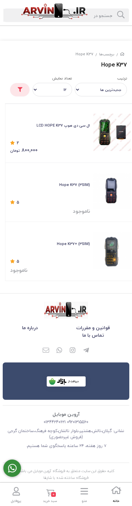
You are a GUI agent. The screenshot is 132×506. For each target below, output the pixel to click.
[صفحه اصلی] (122, 54)
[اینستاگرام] (73, 350)
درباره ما (30, 327)
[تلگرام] (86, 350)
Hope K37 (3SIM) (74, 185)
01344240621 (55, 422)
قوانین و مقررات (93, 327)
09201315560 (77, 422)
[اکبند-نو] (112, 250)
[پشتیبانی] (12, 468)
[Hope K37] (66, 310)
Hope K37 (84, 54)
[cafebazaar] (66, 381)
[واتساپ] (59, 350)
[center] (121, 15)
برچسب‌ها (106, 54)
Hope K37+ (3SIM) (73, 244)
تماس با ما (93, 335)
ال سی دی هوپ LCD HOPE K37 (63, 125)
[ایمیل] (46, 350)
